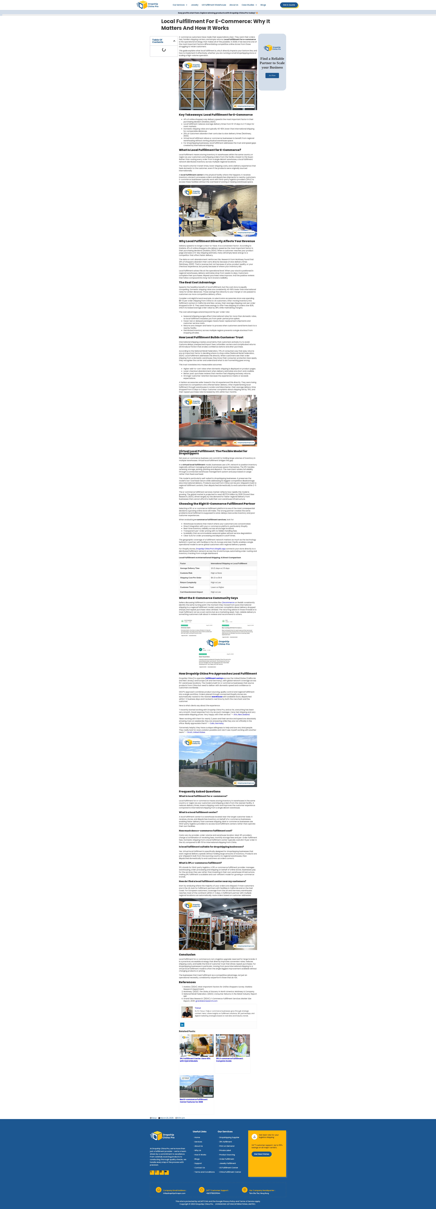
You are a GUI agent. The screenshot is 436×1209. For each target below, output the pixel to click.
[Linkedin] (182, 1025)
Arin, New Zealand (241, 714)
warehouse (217, 696)
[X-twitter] (152, 1172)
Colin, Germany (217, 723)
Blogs (263, 5)
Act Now (272, 75)
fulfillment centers (214, 678)
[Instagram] (157, 1172)
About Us (233, 5)
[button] (174, 41)
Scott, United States (196, 732)
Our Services (179, 5)
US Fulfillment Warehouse (214, 5)
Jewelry (194, 5)
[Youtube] (167, 1172)
